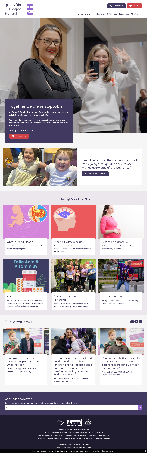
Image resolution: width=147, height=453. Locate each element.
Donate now (21, 136)
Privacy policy (62, 444)
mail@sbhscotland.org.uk (102, 438)
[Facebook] (132, 321)
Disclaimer (86, 444)
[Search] (141, 13)
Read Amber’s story (97, 173)
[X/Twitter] (136, 321)
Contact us (118, 5)
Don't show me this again (105, 451)
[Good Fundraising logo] (87, 422)
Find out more (93, 451)
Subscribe (140, 407)
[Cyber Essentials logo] (60, 422)
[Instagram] (140, 321)
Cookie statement (74, 444)
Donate (136, 5)
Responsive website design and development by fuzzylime (73, 447)
